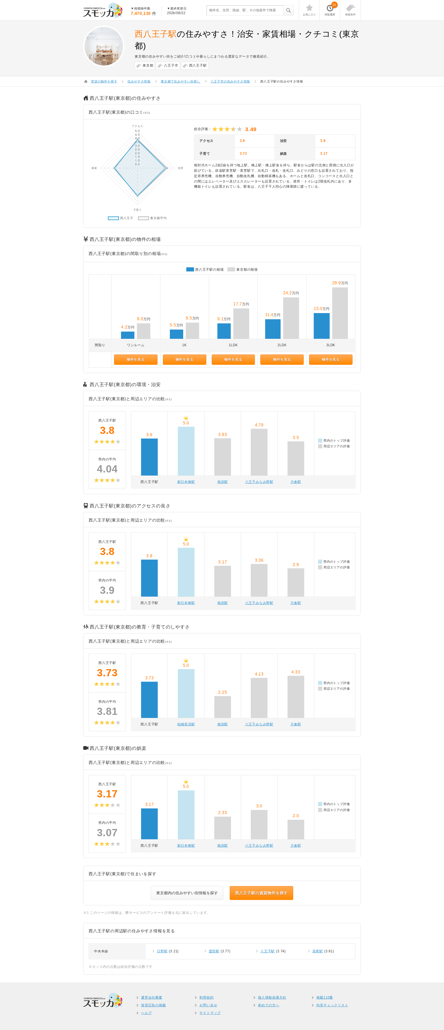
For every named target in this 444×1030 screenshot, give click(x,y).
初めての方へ (268, 1005)
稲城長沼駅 (186, 724)
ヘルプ (146, 1013)
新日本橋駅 (186, 482)
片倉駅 (296, 482)
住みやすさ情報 (139, 81)
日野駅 (162, 951)
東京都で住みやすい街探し (180, 81)
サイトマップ (210, 1013)
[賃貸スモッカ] (103, 10)
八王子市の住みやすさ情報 (230, 81)
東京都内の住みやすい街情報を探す (187, 893)
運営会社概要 (151, 997)
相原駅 (222, 482)
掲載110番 (324, 997)
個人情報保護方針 (272, 997)
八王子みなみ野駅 (259, 482)
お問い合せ (208, 1005)
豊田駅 (214, 951)
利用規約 (206, 997)
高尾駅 (317, 951)
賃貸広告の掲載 (153, 1005)
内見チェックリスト (332, 1005)
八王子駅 (268, 951)
